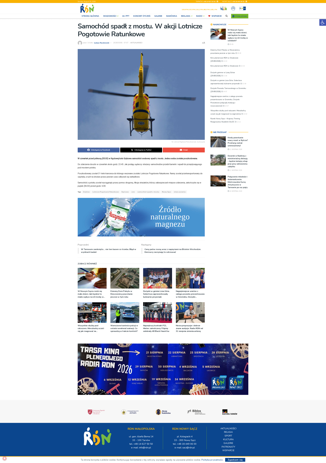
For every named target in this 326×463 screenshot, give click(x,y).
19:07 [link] (225, 92)
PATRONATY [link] (228, 446)
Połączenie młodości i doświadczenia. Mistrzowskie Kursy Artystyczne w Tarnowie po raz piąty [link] (238, 182)
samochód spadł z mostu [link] (148, 192)
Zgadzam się (235, 459)
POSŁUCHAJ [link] (241, 16)
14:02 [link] (245, 114)
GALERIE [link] (158, 16)
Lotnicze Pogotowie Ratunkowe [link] (106, 192)
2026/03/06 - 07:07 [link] (120, 43)
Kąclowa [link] (125, 192)
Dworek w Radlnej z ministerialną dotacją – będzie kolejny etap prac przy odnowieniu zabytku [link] (237, 161)
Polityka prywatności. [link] (212, 459)
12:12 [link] (238, 122)
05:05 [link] (231, 44)
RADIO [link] (199, 16)
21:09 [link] (225, 76)
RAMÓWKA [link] (171, 16)
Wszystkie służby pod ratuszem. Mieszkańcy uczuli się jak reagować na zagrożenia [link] (91, 328)
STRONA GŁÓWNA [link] (90, 16)
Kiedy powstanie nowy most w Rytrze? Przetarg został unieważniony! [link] (238, 141)
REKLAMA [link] (185, 16)
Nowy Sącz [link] (166, 192)
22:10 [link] (225, 61)
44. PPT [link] (125, 16)
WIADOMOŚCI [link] (109, 16)
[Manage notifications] (5, 458)
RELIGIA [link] (228, 432)
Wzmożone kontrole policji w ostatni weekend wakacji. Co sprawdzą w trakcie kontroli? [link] (124, 328)
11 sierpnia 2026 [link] (235, 149)
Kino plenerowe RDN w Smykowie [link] (224, 66)
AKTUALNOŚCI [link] (136, 43)
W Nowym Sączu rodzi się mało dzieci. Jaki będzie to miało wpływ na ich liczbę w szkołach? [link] (91, 294)
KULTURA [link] (228, 439)
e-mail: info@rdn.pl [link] (141, 447)
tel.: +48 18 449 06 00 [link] (184, 443)
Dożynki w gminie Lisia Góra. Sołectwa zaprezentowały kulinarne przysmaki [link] (156, 294)
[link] (322, 22)
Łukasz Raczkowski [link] (101, 43)
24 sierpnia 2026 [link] (235, 191)
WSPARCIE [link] (217, 16)
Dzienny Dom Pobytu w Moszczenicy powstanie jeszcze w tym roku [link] (121, 294)
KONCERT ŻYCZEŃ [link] (141, 16)
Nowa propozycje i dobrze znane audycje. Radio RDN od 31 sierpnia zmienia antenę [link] (189, 328)
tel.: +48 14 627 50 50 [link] (141, 443)
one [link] (133, 192)
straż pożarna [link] (180, 192)
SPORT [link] (228, 435)
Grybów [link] (86, 192)
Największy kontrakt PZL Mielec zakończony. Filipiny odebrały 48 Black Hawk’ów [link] (156, 328)
